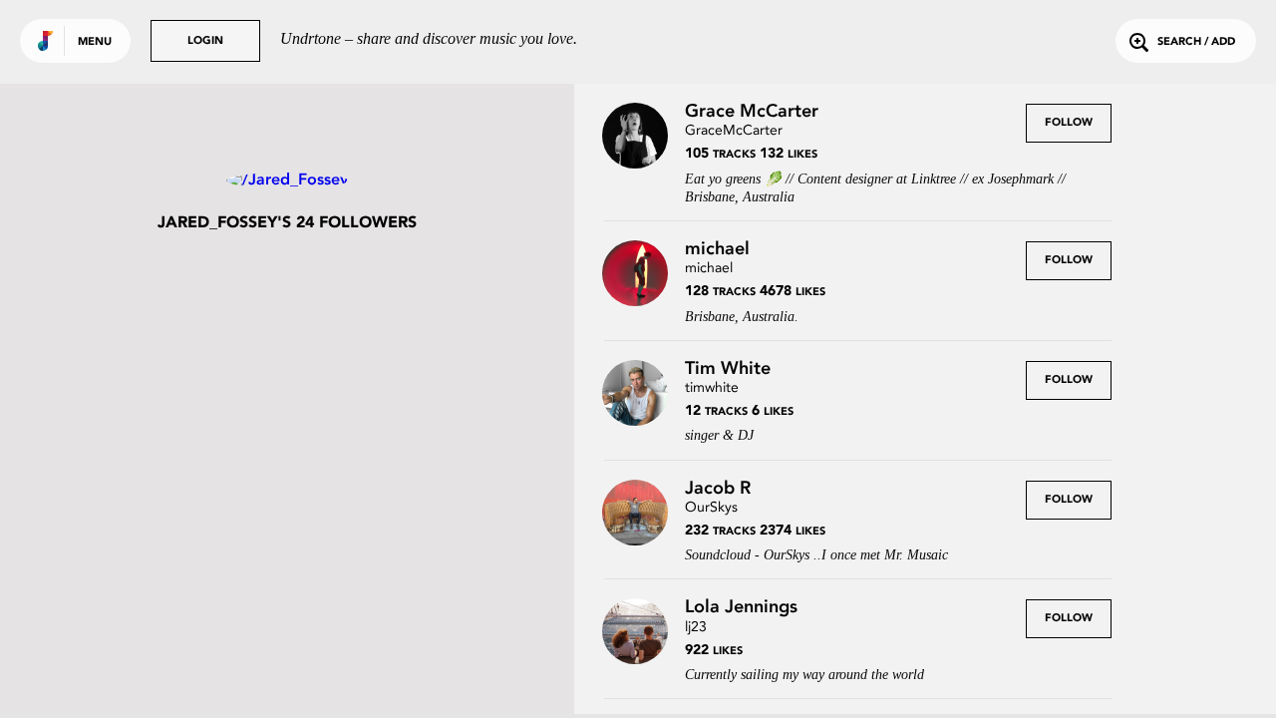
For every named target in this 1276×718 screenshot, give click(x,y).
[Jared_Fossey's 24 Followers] (287, 180)
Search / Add (1196, 42)
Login (205, 41)
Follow (1069, 123)
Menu (95, 42)
